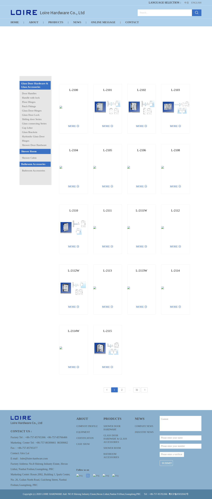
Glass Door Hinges (32, 110)
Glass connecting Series (34, 123)
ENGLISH (196, 2)
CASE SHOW (83, 444)
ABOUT (33, 22)
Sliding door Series (32, 119)
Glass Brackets (29, 132)
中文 (186, 2)
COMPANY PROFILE (87, 426)
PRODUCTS (55, 22)
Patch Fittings (29, 106)
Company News (144, 426)
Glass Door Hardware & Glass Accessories (34, 85)
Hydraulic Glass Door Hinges (33, 138)
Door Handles (29, 93)
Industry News (144, 432)
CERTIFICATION (85, 438)
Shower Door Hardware (34, 145)
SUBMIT (167, 463)
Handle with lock (31, 97)
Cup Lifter (27, 128)
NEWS (77, 22)
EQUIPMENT (83, 432)
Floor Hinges (28, 102)
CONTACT (132, 22)
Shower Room (29, 151)
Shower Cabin (29, 158)
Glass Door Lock (31, 115)
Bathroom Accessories (33, 164)
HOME (15, 22)
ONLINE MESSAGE (103, 22)
